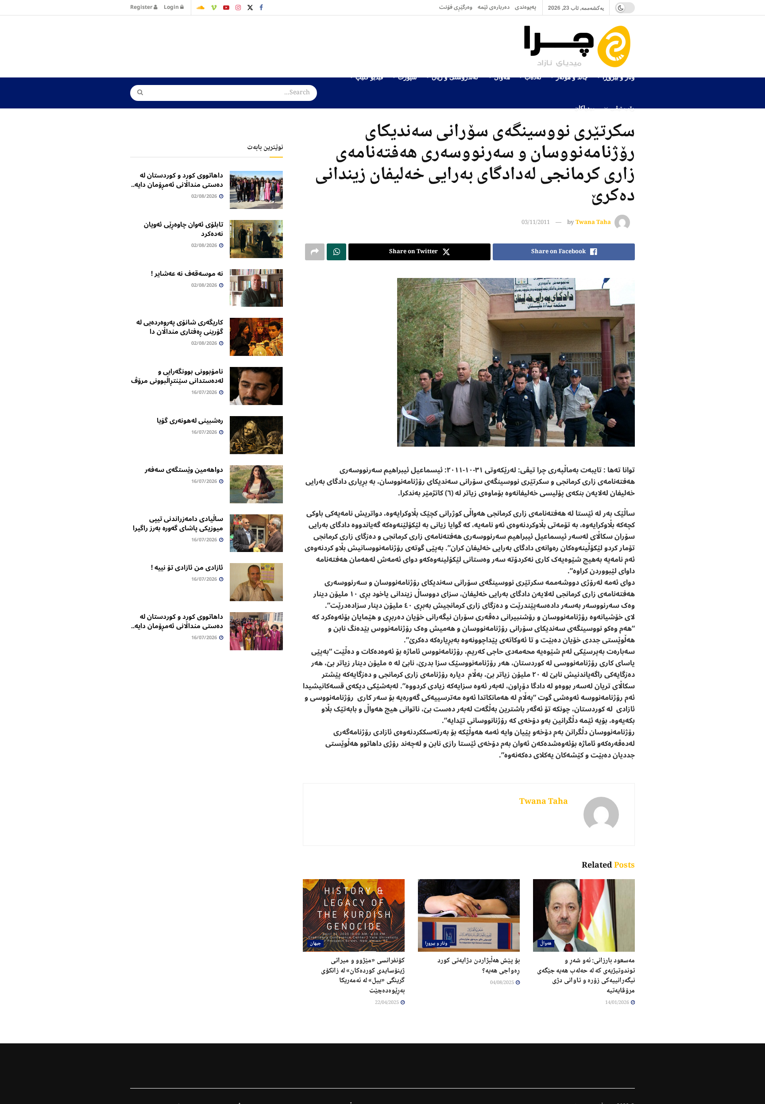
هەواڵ (546, 943)
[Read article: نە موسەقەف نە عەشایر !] (256, 288)
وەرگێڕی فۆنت (455, 7)
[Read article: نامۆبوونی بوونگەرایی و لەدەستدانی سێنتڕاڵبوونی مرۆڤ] (256, 386)
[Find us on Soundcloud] (201, 7)
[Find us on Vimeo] (214, 7)
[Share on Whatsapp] (336, 251)
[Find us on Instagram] (238, 7)
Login (172, 7)
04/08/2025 (502, 983)
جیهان (315, 943)
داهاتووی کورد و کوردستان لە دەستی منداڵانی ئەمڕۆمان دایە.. (177, 180)
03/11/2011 (536, 223)
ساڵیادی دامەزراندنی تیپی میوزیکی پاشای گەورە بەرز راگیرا (178, 523)
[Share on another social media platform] (315, 251)
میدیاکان (584, 107)
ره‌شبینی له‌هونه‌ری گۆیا (190, 420)
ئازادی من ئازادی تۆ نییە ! (187, 567)
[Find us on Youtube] (226, 7)
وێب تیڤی (622, 107)
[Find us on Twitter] (250, 7)
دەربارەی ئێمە (494, 7)
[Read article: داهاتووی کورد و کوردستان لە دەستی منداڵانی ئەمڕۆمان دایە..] (256, 190)
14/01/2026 (617, 1003)
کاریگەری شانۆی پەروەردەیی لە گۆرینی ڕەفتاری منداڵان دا (179, 327)
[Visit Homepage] (579, 46)
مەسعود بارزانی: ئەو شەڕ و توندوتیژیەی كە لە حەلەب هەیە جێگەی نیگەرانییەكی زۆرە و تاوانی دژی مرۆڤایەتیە (586, 975)
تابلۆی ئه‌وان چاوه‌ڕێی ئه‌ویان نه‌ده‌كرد (183, 229)
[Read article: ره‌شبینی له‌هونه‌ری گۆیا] (256, 435)
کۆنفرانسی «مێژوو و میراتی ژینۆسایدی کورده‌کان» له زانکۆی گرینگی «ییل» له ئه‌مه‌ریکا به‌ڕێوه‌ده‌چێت (363, 975)
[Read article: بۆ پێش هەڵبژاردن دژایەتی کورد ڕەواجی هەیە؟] (469, 915)
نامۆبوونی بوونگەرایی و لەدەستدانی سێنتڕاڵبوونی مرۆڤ (177, 376)
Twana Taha (593, 223)
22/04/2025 (387, 1003)
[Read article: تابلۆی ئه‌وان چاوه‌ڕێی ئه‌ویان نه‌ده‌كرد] (256, 239)
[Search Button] (137, 93)
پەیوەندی (525, 7)
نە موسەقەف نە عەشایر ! (187, 273)
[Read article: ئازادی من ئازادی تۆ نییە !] (256, 582)
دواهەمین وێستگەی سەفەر (184, 470)
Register (142, 7)
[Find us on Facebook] (261, 7)
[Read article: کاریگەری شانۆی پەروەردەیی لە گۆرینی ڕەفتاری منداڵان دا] (256, 337)
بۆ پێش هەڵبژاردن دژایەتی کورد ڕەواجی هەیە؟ (478, 966)
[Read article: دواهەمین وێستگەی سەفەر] (256, 484)
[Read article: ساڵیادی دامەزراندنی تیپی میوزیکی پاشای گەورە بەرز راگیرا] (256, 533)
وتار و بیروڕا (436, 943)
